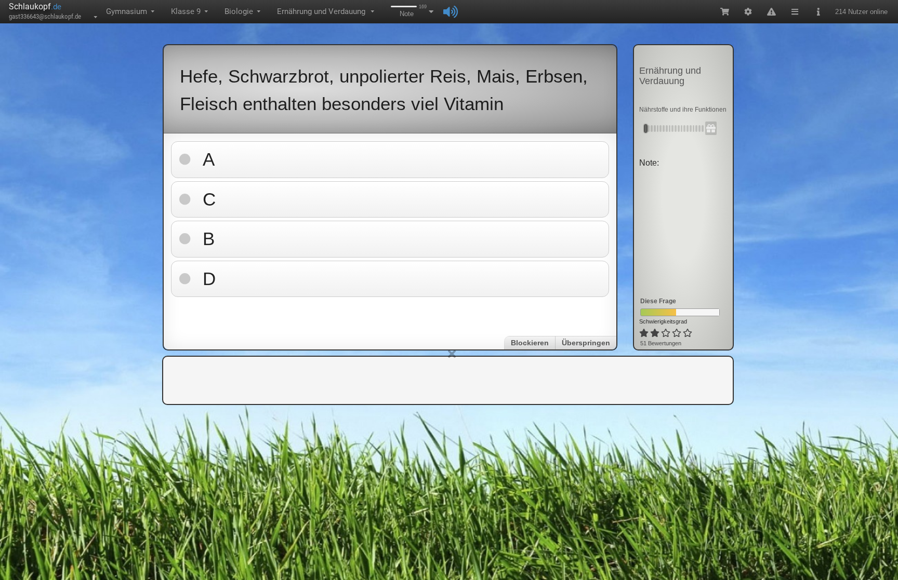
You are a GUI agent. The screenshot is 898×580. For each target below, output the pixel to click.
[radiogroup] (666, 333)
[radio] (644, 333)
